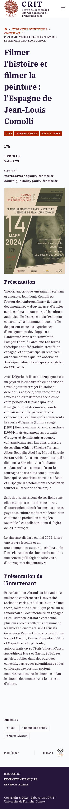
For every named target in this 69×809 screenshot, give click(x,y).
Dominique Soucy (27, 133)
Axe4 (9, 133)
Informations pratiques (20, 779)
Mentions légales (16, 784)
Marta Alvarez (50, 133)
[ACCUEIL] (5, 29)
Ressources (12, 773)
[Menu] (63, 9)
